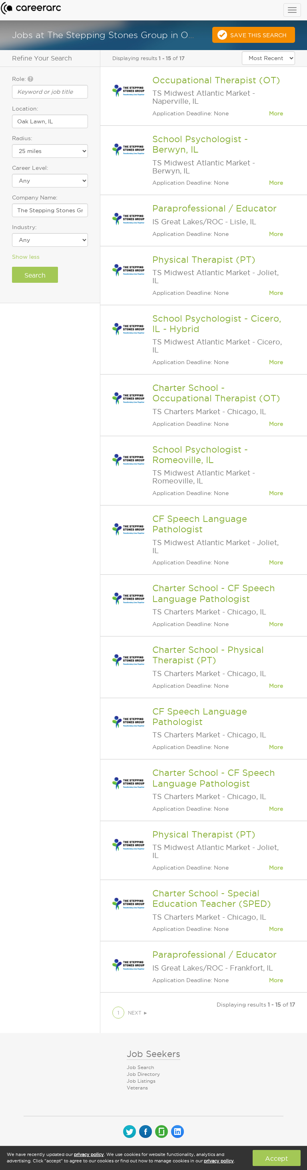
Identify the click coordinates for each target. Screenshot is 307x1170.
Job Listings (141, 1080)
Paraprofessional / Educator (214, 208)
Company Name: (35, 197)
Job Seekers (153, 1054)
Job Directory (143, 1074)
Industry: (24, 227)
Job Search (140, 1067)
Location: (25, 108)
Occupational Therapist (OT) (216, 80)
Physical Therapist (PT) (203, 259)
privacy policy (89, 1154)
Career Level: (30, 168)
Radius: (22, 138)
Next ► (138, 1012)
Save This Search (258, 35)
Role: (20, 79)
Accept (276, 1158)
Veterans (137, 1087)
